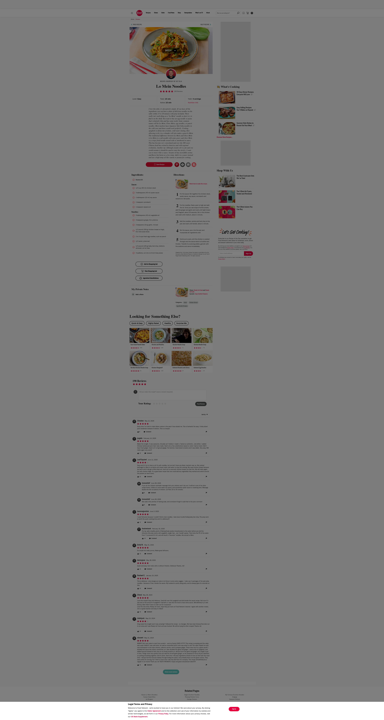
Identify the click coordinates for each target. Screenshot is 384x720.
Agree (234, 709)
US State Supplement (139, 717)
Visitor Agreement (154, 711)
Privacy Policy (163, 714)
